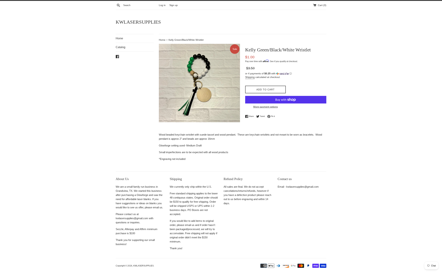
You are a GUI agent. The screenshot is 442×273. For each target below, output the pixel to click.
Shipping (250, 77)
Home (119, 38)
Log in (162, 5)
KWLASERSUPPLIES (138, 22)
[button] (285, 73)
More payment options (265, 106)
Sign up (173, 5)
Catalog (120, 47)
